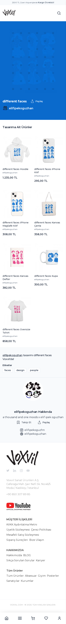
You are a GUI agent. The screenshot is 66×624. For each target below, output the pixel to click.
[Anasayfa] (6, 618)
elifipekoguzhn (35, 430)
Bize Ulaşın (36, 539)
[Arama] (58, 13)
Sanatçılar (13, 580)
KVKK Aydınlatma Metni (21, 524)
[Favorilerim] (46, 618)
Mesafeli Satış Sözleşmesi (22, 534)
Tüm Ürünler (15, 575)
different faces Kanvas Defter (15, 278)
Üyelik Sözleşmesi (18, 529)
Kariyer (40, 560)
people (34, 370)
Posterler (53, 575)
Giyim (42, 575)
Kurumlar (27, 580)
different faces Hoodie (15, 169)
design (20, 370)
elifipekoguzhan (10, 172)
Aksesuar (31, 575)
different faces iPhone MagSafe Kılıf (16, 224)
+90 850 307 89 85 (18, 494)
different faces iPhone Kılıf (47, 171)
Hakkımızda (14, 555)
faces (7, 370)
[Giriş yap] (59, 618)
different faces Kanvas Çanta (47, 224)
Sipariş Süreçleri (17, 539)
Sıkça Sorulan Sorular (20, 560)
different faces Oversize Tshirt (16, 331)
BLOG (27, 555)
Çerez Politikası (41, 529)
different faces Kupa (46, 276)
